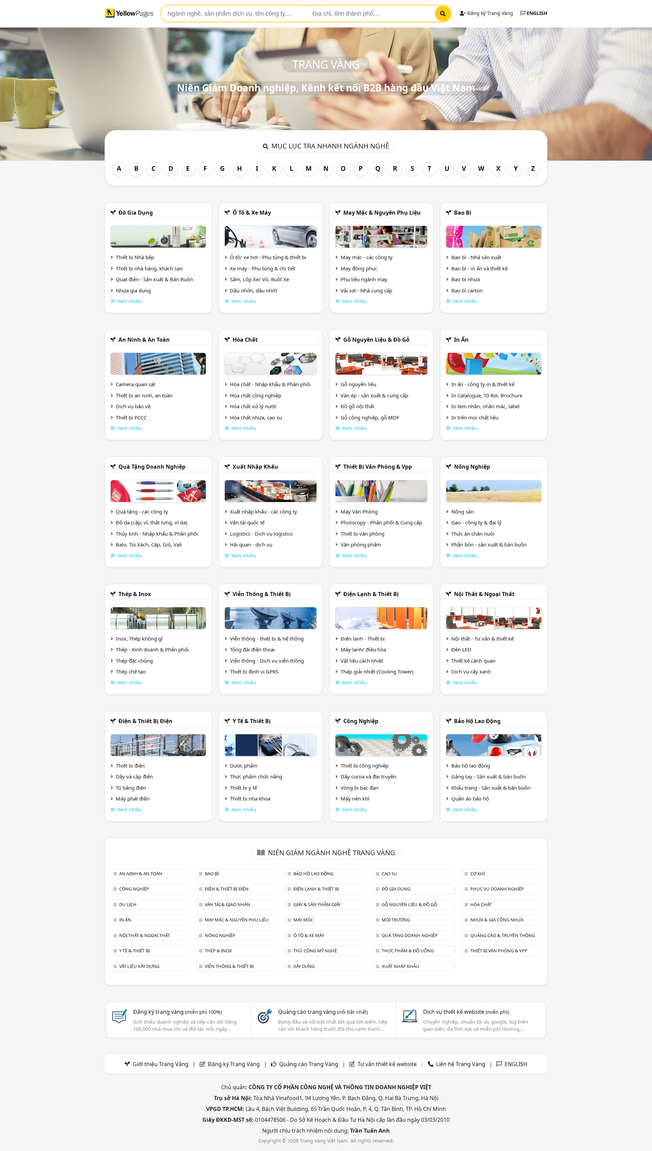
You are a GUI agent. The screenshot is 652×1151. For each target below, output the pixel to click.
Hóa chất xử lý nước (253, 406)
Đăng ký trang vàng (177, 1011)
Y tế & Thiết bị (252, 721)
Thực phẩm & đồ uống (408, 951)
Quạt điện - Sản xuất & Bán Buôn (154, 279)
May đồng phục (359, 268)
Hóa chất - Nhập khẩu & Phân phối (270, 384)
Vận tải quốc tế (247, 522)
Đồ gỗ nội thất (357, 406)
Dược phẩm (243, 765)
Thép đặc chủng (134, 660)
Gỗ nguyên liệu (358, 384)
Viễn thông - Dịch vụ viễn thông (267, 660)
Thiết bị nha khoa (250, 798)
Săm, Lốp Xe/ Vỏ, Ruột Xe (259, 279)
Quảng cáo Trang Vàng (308, 1064)
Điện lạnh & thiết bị (371, 594)
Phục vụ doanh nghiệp (497, 889)
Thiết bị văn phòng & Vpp (377, 466)
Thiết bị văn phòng (362, 533)
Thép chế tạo (131, 671)
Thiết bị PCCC (131, 417)
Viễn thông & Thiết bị (262, 594)
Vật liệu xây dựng (139, 966)
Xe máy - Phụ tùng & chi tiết (262, 268)
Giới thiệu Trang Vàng (160, 1064)
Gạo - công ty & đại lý (476, 522)
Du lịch (128, 904)
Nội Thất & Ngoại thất (484, 594)
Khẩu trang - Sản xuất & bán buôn (490, 787)
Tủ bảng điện (131, 787)
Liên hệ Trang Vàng (460, 1064)
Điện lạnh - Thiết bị (363, 638)
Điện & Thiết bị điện (146, 721)
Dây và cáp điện (134, 776)
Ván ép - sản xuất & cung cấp (374, 395)
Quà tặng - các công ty (142, 511)
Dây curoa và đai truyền (368, 776)
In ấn (461, 339)
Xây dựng (304, 966)
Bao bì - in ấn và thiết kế (479, 268)
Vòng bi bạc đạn (359, 787)
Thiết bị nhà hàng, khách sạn (149, 268)
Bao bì (462, 212)
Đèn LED (461, 649)
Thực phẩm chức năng (256, 776)
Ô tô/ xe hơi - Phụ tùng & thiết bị (268, 257)
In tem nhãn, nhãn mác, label (485, 406)
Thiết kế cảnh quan (473, 660)
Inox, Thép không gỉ (139, 638)
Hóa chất (245, 339)
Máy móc (303, 920)
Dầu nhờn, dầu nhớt (253, 290)
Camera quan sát (135, 384)
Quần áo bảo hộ (470, 798)
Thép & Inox (135, 594)
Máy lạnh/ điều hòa (363, 649)
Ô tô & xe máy (252, 212)
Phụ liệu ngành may (364, 279)
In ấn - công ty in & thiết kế (482, 384)
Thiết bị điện (130, 765)
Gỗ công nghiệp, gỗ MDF (370, 417)
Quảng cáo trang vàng (323, 1011)
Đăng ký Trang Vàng (489, 13)
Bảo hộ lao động (477, 721)
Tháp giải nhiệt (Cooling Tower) (377, 671)
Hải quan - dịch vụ (251, 544)
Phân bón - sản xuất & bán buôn (489, 544)
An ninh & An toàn (144, 339)
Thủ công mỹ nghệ (315, 951)
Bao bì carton (467, 290)
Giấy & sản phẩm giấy (317, 904)
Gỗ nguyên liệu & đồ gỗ (376, 339)
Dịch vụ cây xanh (471, 671)
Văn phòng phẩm (361, 544)
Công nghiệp (360, 721)
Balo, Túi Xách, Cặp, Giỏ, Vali (149, 544)
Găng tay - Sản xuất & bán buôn (488, 776)
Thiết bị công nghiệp (364, 765)
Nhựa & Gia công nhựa (496, 920)
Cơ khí (477, 873)
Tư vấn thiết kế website (388, 1064)
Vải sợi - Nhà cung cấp (366, 290)
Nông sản (462, 511)
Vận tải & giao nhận (227, 904)
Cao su (389, 873)
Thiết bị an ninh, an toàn (144, 395)
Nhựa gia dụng (133, 290)
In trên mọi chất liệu (475, 417)
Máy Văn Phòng (359, 511)
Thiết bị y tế (243, 787)
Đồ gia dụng (136, 212)
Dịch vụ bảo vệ (133, 406)
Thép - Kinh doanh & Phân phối (152, 649)
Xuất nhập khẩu (255, 466)
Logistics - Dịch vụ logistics (261, 533)
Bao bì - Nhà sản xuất (476, 257)
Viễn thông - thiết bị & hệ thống (267, 638)
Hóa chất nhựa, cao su (256, 417)
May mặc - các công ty (367, 257)
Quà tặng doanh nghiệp (152, 466)
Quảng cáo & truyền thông (502, 935)
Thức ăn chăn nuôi (472, 533)
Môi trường (396, 920)
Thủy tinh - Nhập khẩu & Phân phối (157, 533)
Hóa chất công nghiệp (255, 395)
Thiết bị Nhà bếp (135, 257)
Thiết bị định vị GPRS (254, 671)
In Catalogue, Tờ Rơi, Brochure (486, 395)
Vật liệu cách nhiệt (362, 660)
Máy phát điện (132, 798)
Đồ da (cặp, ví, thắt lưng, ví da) (151, 522)
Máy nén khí (355, 798)
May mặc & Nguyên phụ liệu (382, 212)
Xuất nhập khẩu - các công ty (263, 511)
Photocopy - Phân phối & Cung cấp (381, 522)
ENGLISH (536, 13)
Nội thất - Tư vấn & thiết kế (482, 638)
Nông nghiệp (472, 466)
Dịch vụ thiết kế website (466, 1011)
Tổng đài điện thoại (252, 649)
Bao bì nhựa (465, 279)
